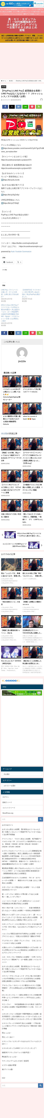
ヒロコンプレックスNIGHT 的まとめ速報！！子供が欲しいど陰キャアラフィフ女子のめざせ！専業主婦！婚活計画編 (22, 1025)
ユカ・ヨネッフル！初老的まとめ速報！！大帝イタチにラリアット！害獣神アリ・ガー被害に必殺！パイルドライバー (22, 959)
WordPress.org (7, 813)
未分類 (4, 86)
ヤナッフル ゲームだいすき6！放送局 (15, 1061)
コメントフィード (8, 807)
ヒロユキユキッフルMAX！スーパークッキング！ (19, 1048)
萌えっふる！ (7, 1033)
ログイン (5, 797)
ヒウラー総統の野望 (9, 1065)
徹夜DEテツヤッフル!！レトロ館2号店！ (16, 1052)
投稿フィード (7, 802)
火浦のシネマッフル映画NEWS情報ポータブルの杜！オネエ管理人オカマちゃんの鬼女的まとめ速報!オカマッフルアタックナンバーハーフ (22, 950)
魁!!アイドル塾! (7, 1069)
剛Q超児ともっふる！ (9, 1056)
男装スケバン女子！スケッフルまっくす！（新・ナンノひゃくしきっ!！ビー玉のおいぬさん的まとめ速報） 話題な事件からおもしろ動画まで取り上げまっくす (22, 917)
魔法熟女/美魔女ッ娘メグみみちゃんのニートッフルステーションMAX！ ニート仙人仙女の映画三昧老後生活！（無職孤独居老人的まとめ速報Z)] (22, 870)
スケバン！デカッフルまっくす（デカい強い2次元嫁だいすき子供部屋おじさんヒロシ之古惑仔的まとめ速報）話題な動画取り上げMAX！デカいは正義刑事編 (22, 978)
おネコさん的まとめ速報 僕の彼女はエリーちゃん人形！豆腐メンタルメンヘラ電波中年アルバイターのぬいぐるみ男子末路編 (22, 831)
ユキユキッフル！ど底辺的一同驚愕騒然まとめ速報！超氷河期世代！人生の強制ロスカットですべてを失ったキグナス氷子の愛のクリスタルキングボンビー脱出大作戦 (22, 1016)
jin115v (22, 361)
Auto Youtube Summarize (21, 251)
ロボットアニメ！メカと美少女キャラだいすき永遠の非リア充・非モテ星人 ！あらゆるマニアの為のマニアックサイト (22, 926)
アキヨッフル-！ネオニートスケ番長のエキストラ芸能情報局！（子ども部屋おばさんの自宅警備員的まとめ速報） (22, 988)
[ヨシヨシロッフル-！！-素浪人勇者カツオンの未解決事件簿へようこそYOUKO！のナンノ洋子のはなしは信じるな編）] (22, 997)
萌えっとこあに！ (8, 1037)
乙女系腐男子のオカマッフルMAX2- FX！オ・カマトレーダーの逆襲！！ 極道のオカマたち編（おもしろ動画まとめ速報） (22, 880)
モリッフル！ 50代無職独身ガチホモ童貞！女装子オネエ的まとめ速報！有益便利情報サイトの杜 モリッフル (22, 1007)
